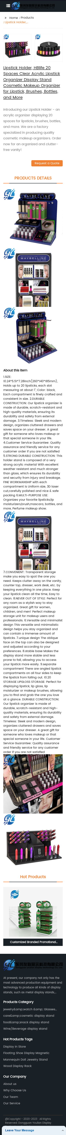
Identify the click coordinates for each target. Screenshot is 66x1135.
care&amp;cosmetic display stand (28, 1016)
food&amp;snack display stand (26, 1022)
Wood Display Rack (17, 1066)
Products (27, 17)
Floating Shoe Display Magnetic (26, 1053)
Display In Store (14, 1046)
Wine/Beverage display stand (25, 1029)
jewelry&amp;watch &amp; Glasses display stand (29, 1009)
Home (13, 18)
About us (9, 1084)
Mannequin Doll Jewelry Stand (25, 1059)
